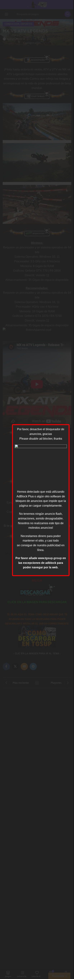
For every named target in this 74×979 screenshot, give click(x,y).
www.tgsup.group (50, 558)
